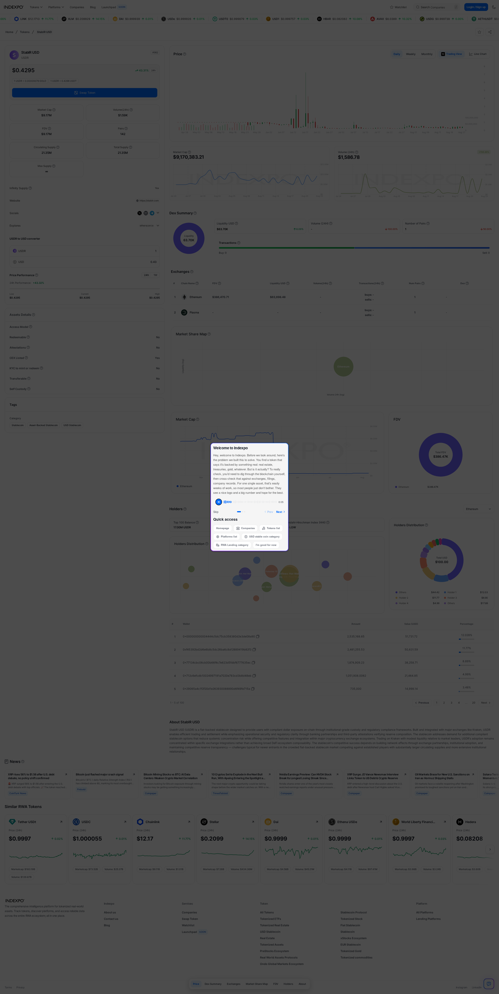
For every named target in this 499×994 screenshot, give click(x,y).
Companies (248, 528)
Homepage (222, 528)
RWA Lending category (234, 545)
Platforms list (229, 536)
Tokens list (273, 528)
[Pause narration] (219, 502)
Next (279, 512)
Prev (270, 512)
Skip (216, 512)
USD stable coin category (264, 536)
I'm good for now (266, 545)
